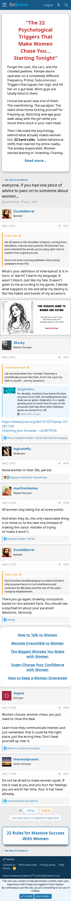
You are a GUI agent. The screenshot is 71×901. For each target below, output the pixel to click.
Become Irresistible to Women (37, 643)
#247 (66, 773)
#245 (66, 564)
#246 (66, 707)
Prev (31, 810)
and (28, 477)
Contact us (9, 864)
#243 (66, 463)
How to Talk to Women (37, 635)
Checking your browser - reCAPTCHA (29, 430)
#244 (66, 502)
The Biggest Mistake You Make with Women (37, 654)
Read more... (35, 160)
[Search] (66, 5)
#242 (66, 357)
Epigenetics (26, 389)
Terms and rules (27, 864)
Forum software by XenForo (31, 875)
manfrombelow (25, 488)
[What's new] (59, 5)
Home (6, 868)
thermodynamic (26, 759)
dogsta (18, 693)
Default (9, 859)
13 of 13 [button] (45, 810)
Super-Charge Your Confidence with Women (37, 667)
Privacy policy (48, 864)
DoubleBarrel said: (15, 367)
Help (61, 864)
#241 (66, 225)
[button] (4, 5)
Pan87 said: (11, 235)
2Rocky (19, 343)
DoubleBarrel (23, 211)
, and (37, 438)
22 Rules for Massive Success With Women (35, 835)
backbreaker (12, 202)
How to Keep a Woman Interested (37, 678)
